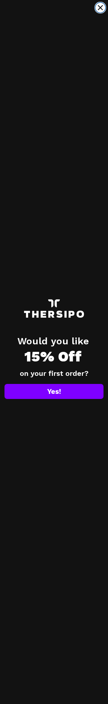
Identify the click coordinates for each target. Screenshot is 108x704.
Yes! (54, 391)
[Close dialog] (100, 7)
